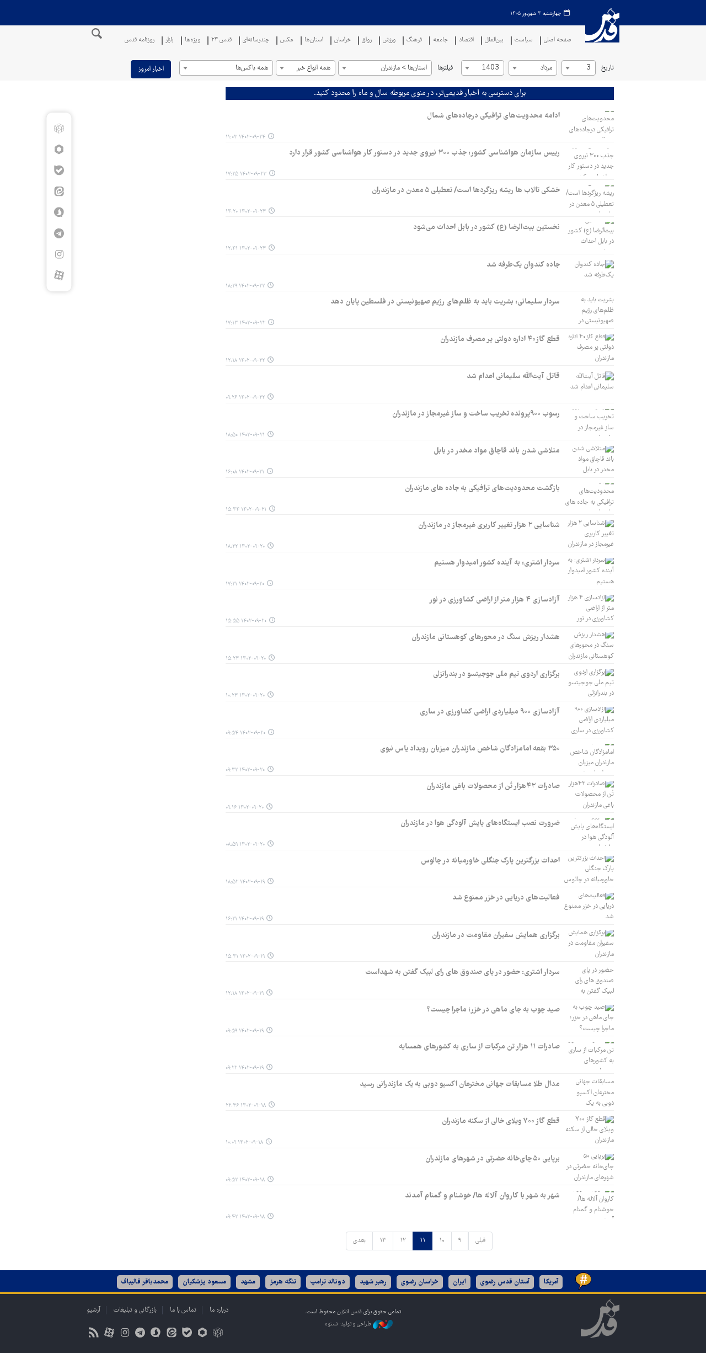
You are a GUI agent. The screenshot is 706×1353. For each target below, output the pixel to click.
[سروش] (59, 212)
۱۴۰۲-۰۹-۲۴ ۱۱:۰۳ (245, 137)
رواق (367, 40)
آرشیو (93, 1310)
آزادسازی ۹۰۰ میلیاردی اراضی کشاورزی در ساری (490, 711)
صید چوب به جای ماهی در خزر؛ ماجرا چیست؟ (493, 1009)
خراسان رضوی (419, 1282)
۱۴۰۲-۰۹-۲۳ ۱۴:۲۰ (246, 211)
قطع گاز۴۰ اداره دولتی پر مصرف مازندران (500, 339)
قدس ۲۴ (221, 40)
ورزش (389, 40)
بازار (169, 40)
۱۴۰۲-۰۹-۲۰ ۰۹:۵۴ (245, 733)
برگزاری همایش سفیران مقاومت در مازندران (496, 935)
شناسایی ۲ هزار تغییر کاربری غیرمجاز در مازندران (489, 525)
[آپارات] (59, 275)
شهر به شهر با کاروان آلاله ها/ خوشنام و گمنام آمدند (482, 1195)
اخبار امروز (151, 69)
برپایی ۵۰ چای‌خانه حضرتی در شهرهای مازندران (492, 1158)
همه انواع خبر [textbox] (313, 68)
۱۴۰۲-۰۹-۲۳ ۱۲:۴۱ (246, 248)
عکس (286, 40)
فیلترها (445, 68)
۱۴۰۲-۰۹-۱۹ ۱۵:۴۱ (245, 956)
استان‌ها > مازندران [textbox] (404, 68)
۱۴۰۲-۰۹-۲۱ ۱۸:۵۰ (245, 435)
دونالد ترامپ (328, 1282)
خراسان (342, 40)
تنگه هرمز (283, 1282)
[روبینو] (59, 150)
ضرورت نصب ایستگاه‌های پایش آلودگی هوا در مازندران (480, 823)
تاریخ (607, 68)
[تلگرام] (59, 233)
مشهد (247, 1282)
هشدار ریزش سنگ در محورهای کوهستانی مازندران (485, 637)
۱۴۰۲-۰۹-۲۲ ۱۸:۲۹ (245, 286)
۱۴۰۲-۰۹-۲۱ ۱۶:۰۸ (245, 472)
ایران (459, 1282)
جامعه (440, 40)
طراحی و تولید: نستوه (349, 1324)
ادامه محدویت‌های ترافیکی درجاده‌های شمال (493, 115)
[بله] (59, 170)
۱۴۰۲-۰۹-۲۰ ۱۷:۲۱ (245, 584)
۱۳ (382, 1240)
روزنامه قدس (139, 40)
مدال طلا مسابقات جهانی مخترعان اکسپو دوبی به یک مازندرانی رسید (460, 1084)
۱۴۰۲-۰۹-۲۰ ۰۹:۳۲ (245, 770)
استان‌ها (313, 40)
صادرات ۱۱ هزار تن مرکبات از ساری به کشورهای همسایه (479, 1046)
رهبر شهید (373, 1282)
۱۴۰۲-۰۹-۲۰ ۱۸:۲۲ (245, 546)
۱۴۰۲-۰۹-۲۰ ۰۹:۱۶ (245, 807)
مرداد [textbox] (546, 68)
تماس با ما (183, 1310)
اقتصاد (466, 40)
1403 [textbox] (490, 68)
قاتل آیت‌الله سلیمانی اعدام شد (513, 376)
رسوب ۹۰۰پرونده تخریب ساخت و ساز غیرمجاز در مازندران (476, 413)
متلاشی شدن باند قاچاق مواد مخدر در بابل (497, 450)
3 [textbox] (588, 68)
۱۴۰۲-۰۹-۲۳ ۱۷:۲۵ (246, 174)
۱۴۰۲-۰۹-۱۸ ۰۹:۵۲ (245, 1180)
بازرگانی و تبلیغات (135, 1310)
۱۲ (403, 1240)
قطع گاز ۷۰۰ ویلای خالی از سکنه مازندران (501, 1121)
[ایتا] (59, 191)
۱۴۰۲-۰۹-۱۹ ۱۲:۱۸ (245, 993)
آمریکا (551, 1282)
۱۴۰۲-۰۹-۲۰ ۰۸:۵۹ (245, 844)
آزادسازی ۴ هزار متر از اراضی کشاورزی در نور (494, 599)
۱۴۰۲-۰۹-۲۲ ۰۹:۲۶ (245, 397)
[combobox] (578, 68)
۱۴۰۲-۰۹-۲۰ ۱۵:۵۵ (246, 621)
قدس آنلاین (602, 32)
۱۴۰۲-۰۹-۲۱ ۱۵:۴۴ (246, 509)
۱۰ (442, 1240)
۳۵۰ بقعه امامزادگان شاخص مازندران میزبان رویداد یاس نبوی (470, 748)
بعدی (359, 1240)
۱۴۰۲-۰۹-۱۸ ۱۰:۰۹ (244, 1142)
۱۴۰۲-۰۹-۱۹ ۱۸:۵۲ (245, 882)
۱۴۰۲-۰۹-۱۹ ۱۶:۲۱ (245, 919)
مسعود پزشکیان (204, 1282)
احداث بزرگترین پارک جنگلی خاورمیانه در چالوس (490, 860)
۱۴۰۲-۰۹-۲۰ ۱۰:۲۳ (245, 695)
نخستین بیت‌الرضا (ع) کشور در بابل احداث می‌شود (486, 227)
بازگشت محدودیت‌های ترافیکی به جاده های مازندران (482, 488)
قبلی (480, 1240)
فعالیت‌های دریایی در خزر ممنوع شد (506, 897)
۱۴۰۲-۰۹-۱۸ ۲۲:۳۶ (246, 1105)
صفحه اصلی (557, 40)
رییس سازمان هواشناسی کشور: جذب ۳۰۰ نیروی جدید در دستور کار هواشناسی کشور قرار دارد (424, 152)
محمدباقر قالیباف (144, 1282)
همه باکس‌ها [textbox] (252, 68)
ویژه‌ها (192, 40)
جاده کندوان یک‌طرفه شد (523, 264)
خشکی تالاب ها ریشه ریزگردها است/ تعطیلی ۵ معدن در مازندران (466, 190)
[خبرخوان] (93, 1334)
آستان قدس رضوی (505, 1282)
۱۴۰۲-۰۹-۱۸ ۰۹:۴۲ (245, 1217)
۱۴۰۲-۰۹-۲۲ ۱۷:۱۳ (245, 323)
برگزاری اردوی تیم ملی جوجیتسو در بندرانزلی (496, 674)
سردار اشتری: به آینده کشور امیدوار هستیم (497, 562)
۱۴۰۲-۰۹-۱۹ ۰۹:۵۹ (245, 1031)
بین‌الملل (494, 40)
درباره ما (219, 1310)
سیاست (524, 40)
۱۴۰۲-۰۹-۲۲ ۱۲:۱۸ (245, 360)
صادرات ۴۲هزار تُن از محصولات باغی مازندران (493, 786)
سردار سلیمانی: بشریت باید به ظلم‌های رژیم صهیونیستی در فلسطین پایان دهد (445, 301)
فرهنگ (414, 40)
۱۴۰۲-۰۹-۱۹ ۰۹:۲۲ (245, 1068)
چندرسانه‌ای (256, 40)
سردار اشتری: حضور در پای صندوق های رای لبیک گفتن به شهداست (462, 972)
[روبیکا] (59, 129)
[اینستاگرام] (59, 254)
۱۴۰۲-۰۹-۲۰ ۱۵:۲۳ (246, 658)
